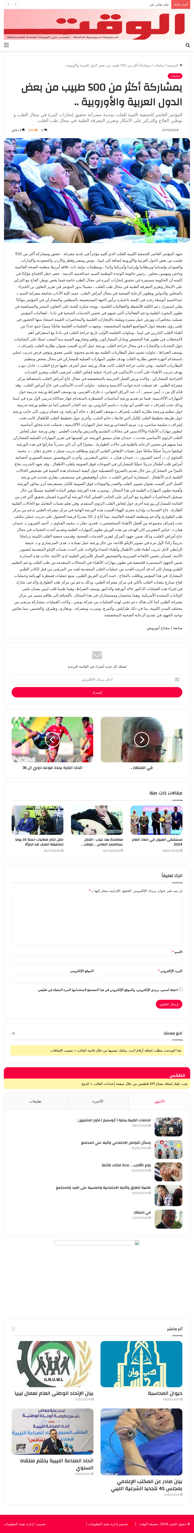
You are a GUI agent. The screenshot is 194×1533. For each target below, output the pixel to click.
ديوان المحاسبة (165, 1393)
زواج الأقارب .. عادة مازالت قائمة (126, 1165)
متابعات (159, 65)
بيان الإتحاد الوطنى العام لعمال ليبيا (54, 1393)
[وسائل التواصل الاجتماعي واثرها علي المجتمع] (168, 1149)
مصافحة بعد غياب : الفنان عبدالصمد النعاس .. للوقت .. (102, 842)
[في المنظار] (168, 1219)
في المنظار (142, 1212)
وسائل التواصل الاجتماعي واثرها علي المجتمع (116, 1142)
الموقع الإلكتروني (82, 971)
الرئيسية (173, 65)
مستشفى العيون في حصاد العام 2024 (157, 842)
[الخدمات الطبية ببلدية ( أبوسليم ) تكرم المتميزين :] (168, 1126)
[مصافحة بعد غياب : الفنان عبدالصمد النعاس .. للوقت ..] (97, 820)
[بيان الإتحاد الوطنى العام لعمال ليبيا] (52, 1364)
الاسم (177, 952)
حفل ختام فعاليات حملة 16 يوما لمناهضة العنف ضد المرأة (39, 842)
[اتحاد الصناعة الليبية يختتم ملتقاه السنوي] (52, 1431)
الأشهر (159, 1101)
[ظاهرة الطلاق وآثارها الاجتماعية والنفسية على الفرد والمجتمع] (168, 1195)
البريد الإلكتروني (170, 971)
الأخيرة (97, 1101)
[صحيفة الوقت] (97, 24)
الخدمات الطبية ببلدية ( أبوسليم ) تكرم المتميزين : (114, 1120)
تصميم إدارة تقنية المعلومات (107, 1524)
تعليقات (35, 1101)
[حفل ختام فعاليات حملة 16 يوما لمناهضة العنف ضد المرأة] (37, 820)
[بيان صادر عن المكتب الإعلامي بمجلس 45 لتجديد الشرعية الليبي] (141, 1441)
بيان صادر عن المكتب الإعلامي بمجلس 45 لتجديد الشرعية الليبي (124, 4)
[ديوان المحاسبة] (141, 1364)
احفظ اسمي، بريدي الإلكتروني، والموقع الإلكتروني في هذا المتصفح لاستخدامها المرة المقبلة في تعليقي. (107, 990)
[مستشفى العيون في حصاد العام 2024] (156, 820)
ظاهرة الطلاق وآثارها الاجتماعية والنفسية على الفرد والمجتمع (103, 1187)
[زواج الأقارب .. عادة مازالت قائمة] (168, 1171)
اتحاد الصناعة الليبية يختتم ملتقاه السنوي (56, 1464)
